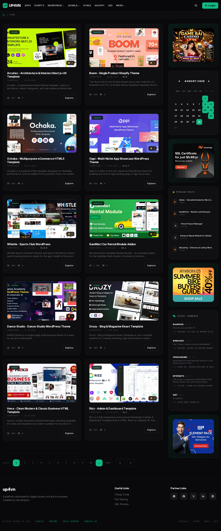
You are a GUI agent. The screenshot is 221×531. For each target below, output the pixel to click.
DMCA (207, 521)
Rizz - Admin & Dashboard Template (112, 408)
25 (181, 122)
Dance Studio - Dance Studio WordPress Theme (38, 326)
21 (199, 116)
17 (176, 116)
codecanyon (94, 248)
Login (211, 5)
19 (187, 116)
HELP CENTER (71, 521)
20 (193, 116)
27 (193, 122)
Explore (69, 98)
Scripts (39, 5)
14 (199, 110)
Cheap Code (122, 494)
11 (181, 110)
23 (211, 116)
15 (205, 110)
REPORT (53, 521)
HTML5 (87, 5)
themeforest (13, 80)
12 (187, 110)
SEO (110, 5)
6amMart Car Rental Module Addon (112, 244)
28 (199, 122)
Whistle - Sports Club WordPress (28, 244)
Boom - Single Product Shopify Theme (114, 73)
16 (211, 110)
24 (176, 122)
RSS (216, 521)
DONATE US (90, 521)
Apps (28, 5)
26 (187, 122)
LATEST (39, 521)
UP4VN (15, 5)
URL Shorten (122, 504)
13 (193, 110)
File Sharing (121, 499)
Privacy (184, 521)
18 (181, 116)
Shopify (100, 5)
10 (91, 463)
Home (12, 14)
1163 (107, 463)
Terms (196, 521)
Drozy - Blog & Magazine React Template (116, 326)
